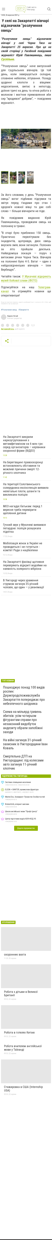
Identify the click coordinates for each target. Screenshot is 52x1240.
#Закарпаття (24, 310)
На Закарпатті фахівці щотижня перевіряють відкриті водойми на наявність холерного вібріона (25, 565)
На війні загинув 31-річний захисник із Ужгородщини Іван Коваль (25, 744)
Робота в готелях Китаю (19, 1032)
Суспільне (7, 59)
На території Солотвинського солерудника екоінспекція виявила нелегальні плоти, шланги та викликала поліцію (25, 489)
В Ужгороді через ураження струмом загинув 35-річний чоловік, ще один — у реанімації (23, 584)
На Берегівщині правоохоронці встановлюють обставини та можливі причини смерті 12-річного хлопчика (23, 467)
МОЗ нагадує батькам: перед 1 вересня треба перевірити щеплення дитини (22, 509)
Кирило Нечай (12, 316)
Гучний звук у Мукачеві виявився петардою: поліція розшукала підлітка (24, 528)
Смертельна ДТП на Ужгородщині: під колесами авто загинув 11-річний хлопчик (23, 762)
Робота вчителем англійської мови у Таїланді (23, 1047)
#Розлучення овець (9, 310)
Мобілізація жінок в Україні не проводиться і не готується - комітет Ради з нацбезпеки (22, 547)
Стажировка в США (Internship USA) (23, 1088)
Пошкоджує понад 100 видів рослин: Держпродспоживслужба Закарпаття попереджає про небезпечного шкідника (24, 695)
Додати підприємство (26, 828)
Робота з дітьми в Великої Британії (20, 993)
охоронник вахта (15, 954)
